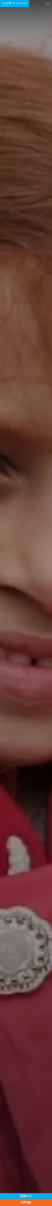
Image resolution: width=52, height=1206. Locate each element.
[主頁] (14, 3)
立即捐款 (26, 1202)
